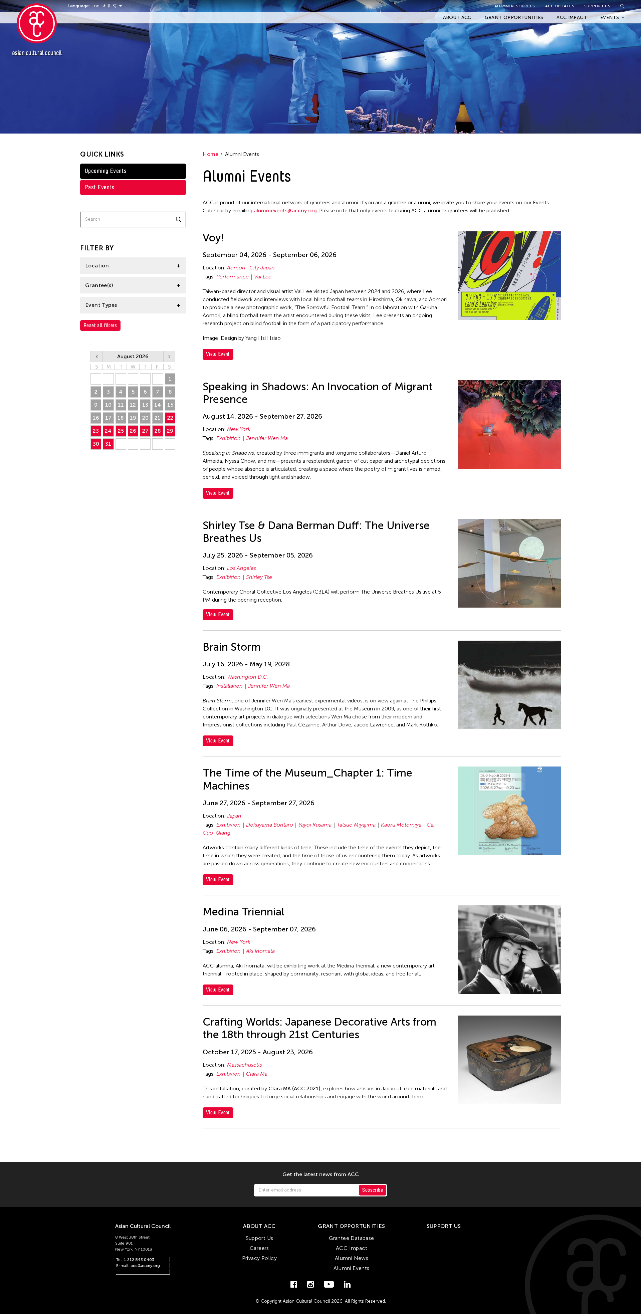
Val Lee (262, 276)
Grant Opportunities (514, 17)
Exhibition (228, 438)
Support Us (597, 6)
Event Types (101, 305)
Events (609, 17)
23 (96, 431)
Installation (229, 686)
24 (108, 431)
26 (133, 431)
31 (108, 444)
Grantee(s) (99, 285)
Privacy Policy (259, 1258)
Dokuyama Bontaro (269, 825)
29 (170, 431)
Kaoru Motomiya (401, 825)
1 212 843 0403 (139, 1259)
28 (158, 431)
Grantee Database (351, 1238)
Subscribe (372, 1190)
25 (121, 431)
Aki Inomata (260, 951)
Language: (79, 6)
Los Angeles (241, 568)
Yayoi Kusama (315, 825)
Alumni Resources (514, 6)
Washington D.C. (247, 677)
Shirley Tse (259, 577)
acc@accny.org (145, 1265)
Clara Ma (256, 1074)
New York (238, 429)
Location (97, 265)
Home (210, 154)
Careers (259, 1248)
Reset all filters (100, 325)
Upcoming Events (106, 171)
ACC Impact (572, 17)
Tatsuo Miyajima (356, 825)
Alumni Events (351, 1268)
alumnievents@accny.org (285, 210)
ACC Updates (559, 6)
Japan (234, 816)
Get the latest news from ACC (320, 1174)
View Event (218, 354)
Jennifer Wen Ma (267, 438)
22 (170, 418)
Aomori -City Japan (251, 267)
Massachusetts (244, 1065)
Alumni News (351, 1258)
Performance (232, 276)
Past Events (100, 187)
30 (96, 444)
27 (145, 431)
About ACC (457, 17)
